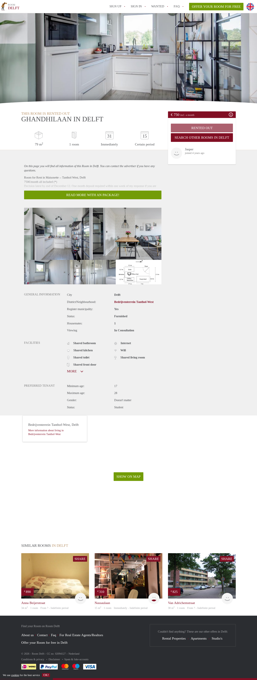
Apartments (199, 638)
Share (80, 559)
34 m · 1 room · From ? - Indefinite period (44, 608)
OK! (46, 675)
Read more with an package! (92, 195)
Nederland (73, 653)
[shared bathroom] (93, 272)
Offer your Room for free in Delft (44, 642)
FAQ (177, 6)
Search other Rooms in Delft (202, 137)
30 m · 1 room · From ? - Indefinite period (191, 608)
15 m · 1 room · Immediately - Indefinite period (121, 608)
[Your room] (47, 272)
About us (27, 635)
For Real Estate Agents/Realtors (81, 635)
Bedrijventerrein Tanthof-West (134, 301)
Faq (53, 635)
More (72, 371)
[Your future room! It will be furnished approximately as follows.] (138, 272)
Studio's (217, 638)
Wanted (157, 6)
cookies (15, 675)
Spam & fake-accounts (76, 659)
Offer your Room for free (216, 6)
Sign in (136, 6)
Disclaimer (55, 659)
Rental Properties (174, 638)
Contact (42, 635)
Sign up (115, 6)
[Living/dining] (127, 234)
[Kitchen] (58, 234)
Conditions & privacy (33, 659)
